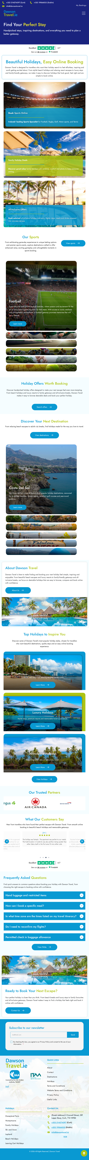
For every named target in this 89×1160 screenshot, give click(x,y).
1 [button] (40, 857)
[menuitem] (81, 5)
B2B (65, 1136)
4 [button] (49, 857)
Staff (7, 1086)
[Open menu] (83, 13)
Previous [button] (7, 841)
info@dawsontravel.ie (14, 6)
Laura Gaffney (44, 832)
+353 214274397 (13, 2)
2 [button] (43, 857)
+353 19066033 (40, 2)
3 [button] (46, 857)
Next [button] (82, 841)
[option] (18, 803)
